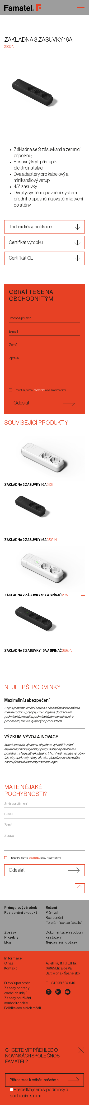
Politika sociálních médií (22, 1008)
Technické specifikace (30, 226)
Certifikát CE (21, 258)
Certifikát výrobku (26, 242)
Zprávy (10, 932)
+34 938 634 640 (62, 983)
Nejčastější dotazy (61, 942)
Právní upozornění (18, 983)
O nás (8, 963)
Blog (7, 942)
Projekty (11, 937)
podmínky (39, 390)
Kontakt (10, 968)
